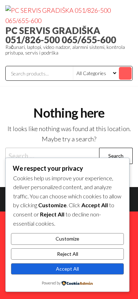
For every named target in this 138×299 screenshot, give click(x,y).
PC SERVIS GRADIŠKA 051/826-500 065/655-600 (60, 35)
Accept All (67, 269)
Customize (67, 239)
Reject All (67, 254)
